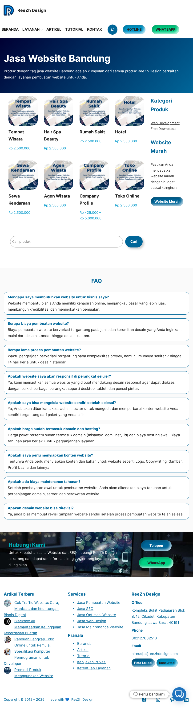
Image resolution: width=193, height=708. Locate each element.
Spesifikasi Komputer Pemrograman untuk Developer (27, 657)
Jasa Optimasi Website (96, 615)
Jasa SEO (85, 608)
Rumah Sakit (92, 131)
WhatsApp (156, 563)
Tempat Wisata (16, 135)
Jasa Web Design (91, 621)
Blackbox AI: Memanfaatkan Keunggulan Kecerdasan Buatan (32, 627)
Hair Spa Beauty (52, 135)
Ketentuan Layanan (94, 668)
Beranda (84, 643)
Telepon (156, 545)
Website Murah (167, 201)
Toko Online (127, 195)
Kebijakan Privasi (91, 662)
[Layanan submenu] (41, 30)
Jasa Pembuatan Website (98, 602)
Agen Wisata (57, 195)
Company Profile (89, 199)
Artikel (82, 649)
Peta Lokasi (143, 663)
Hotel (120, 131)
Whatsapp (165, 29)
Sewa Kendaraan (19, 199)
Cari (133, 241)
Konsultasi (167, 663)
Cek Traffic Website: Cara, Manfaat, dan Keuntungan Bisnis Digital (31, 608)
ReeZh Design (82, 699)
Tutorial (83, 656)
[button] (179, 694)
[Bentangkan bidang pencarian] (112, 29)
